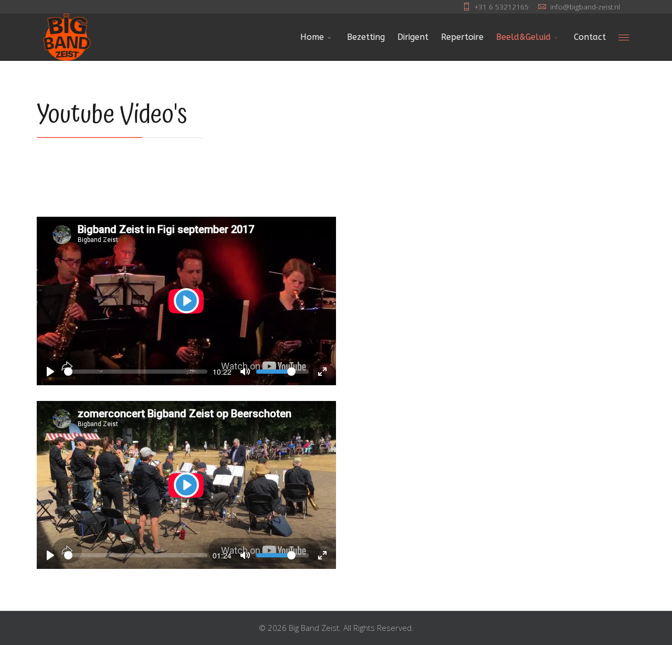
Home (312, 37)
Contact (590, 37)
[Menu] (623, 37)
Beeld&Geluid (523, 37)
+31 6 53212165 (502, 7)
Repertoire (462, 37)
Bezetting (366, 37)
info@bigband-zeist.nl (585, 7)
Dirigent (412, 37)
